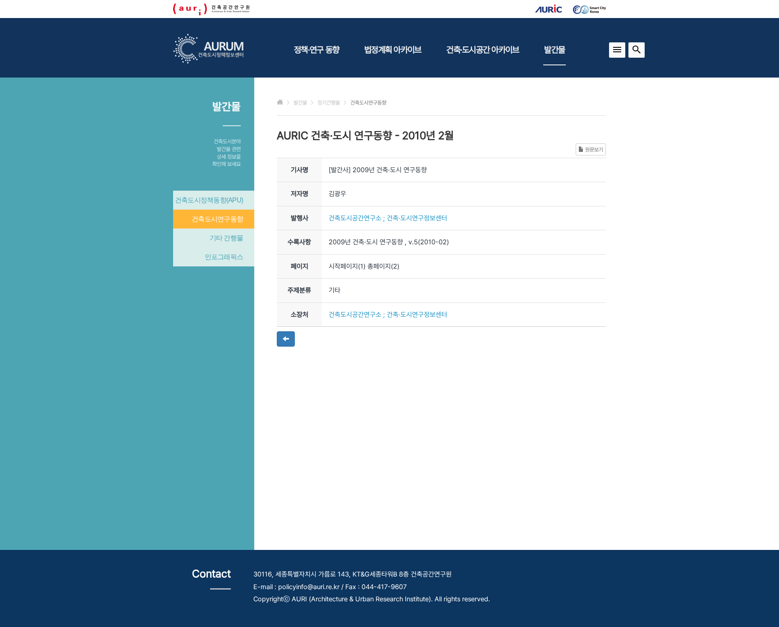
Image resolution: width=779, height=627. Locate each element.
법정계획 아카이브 (392, 50)
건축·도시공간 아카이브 (482, 50)
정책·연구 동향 (316, 50)
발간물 (554, 50)
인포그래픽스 (224, 257)
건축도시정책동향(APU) (209, 200)
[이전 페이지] (286, 339)
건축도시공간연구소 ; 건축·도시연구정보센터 (388, 218)
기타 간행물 (226, 238)
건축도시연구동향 (217, 219)
